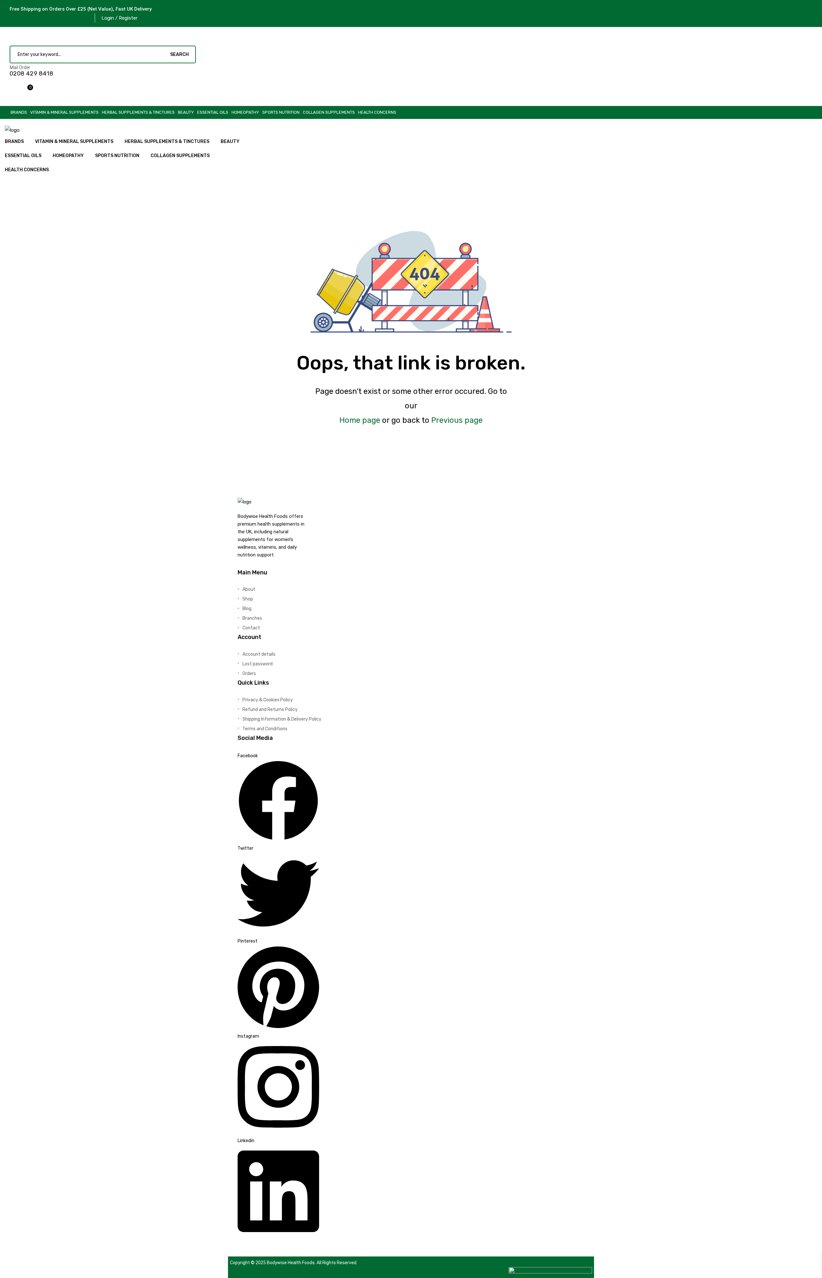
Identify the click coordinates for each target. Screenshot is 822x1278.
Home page (359, 420)
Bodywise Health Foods (291, 1262)
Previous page (457, 420)
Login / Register (119, 18)
